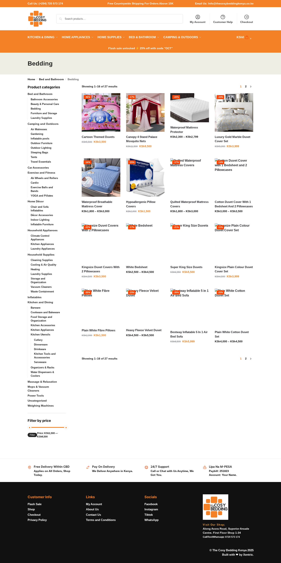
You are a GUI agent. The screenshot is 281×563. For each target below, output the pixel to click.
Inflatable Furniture (42, 224)
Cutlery (38, 339)
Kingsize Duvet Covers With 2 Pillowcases (101, 269)
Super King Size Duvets (186, 267)
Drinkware (40, 349)
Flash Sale (35, 504)
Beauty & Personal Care (45, 104)
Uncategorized (37, 400)
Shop (31, 509)
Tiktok (148, 514)
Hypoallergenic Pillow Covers (140, 204)
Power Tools (36, 395)
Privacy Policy (37, 520)
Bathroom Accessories (44, 99)
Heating (35, 269)
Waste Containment (42, 291)
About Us (92, 509)
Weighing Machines (41, 405)
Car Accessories (38, 167)
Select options (145, 154)
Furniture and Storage (44, 113)
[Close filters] (67, 87)
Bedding (36, 108)
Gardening (37, 134)
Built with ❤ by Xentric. (238, 554)
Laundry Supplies (41, 117)
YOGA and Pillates (42, 195)
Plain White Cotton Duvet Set (232, 334)
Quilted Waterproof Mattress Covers (189, 204)
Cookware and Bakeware (45, 312)
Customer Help (223, 22)
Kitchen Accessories (43, 325)
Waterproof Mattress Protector (184, 129)
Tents (34, 157)
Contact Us (93, 514)
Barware (35, 307)
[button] (245, 37)
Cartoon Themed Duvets (98, 136)
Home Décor (36, 201)
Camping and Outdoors (43, 123)
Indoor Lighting (40, 219)
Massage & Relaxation (42, 381)
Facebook (151, 504)
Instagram (151, 509)
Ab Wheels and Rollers (44, 178)
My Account (197, 22)
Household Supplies (41, 254)
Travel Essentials (41, 161)
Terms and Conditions (101, 520)
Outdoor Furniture (41, 143)
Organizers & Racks (42, 367)
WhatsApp (151, 520)
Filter (32, 435)
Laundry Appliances (43, 248)
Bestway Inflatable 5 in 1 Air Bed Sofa (189, 334)
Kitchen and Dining (40, 302)
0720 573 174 (232, 537)
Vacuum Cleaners (41, 286)
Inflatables (35, 297)
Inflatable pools (40, 138)
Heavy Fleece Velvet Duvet (143, 330)
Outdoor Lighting (41, 147)
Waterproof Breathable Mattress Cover (97, 204)
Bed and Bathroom (51, 79)
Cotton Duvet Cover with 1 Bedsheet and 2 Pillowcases (234, 204)
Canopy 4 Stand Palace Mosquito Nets (141, 139)
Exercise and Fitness (41, 172)
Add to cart (101, 150)
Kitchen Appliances (42, 244)
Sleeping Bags (39, 152)
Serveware (40, 362)
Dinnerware (41, 344)
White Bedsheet (136, 267)
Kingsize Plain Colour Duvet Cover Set (234, 269)
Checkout (246, 22)
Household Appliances (43, 230)
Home (31, 79)
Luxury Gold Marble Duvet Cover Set (232, 139)
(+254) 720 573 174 (51, 3)
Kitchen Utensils (40, 334)
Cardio (35, 182)
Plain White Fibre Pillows (98, 330)
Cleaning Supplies (42, 260)
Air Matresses (39, 129)
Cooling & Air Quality (43, 264)
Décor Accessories (42, 215)
